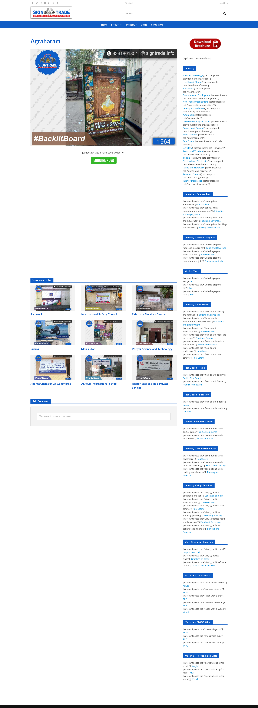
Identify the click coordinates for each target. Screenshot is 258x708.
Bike (192, 294)
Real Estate (189, 141)
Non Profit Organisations (195, 101)
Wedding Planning (213, 515)
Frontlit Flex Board (192, 384)
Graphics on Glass (200, 558)
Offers (144, 24)
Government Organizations (197, 121)
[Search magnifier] (224, 14)
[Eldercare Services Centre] (154, 298)
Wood (186, 612)
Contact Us (157, 24)
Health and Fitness (192, 81)
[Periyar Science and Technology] (154, 332)
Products (115, 24)
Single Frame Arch (208, 431)
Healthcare (188, 88)
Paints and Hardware (194, 167)
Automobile (188, 114)
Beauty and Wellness (193, 108)
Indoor (186, 404)
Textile (186, 157)
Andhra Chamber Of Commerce (50, 383)
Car (190, 287)
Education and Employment (197, 95)
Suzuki (34, 349)
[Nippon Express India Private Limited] (154, 367)
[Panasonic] (53, 298)
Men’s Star (88, 349)
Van (191, 281)
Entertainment (190, 134)
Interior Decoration (192, 180)
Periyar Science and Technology (152, 349)
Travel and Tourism (193, 151)
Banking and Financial (193, 127)
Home (104, 24)
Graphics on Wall (191, 552)
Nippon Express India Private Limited (150, 385)
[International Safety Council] (103, 298)
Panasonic (36, 314)
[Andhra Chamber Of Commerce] (53, 367)
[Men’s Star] (103, 332)
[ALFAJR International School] (103, 367)
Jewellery (187, 147)
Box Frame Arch (205, 438)
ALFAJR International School (99, 383)
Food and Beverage (193, 75)
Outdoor (187, 411)
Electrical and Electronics (195, 160)
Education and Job (214, 260)
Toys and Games (191, 174)
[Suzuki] (53, 332)
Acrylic (186, 585)
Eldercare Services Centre (149, 314)
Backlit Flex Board (192, 377)
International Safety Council (99, 314)
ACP (185, 598)
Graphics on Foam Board (204, 565)
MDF (185, 592)
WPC (185, 605)
